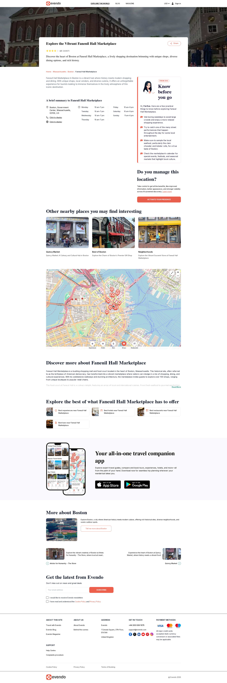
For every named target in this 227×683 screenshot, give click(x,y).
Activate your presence (159, 199)
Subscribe (101, 590)
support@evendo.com (137, 630)
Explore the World (100, 3)
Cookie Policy (80, 602)
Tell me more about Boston (96, 529)
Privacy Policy (95, 602)
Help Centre (51, 650)
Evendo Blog (51, 630)
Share (175, 43)
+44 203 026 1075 (136, 625)
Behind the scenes (81, 630)
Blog (118, 3)
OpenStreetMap (54, 270)
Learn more (167, 191)
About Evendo (79, 625)
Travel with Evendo (53, 625)
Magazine (130, 3)
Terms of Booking (108, 667)
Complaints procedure (54, 655)
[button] (113, 307)
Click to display (56, 117)
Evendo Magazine (53, 634)
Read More (176, 387)
